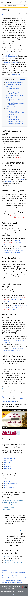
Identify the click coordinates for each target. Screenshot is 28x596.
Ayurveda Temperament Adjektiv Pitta (12, 582)
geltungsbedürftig (19, 340)
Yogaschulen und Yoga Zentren (13, 562)
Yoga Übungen (8, 560)
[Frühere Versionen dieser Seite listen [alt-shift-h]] (23, 13)
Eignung (24, 305)
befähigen (18, 157)
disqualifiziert (8, 242)
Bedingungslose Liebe (11, 483)
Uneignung (16, 253)
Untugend (8, 182)
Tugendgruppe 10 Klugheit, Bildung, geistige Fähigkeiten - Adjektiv (14, 578)
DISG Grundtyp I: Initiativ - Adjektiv (11, 580)
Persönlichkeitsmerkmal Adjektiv (10, 575)
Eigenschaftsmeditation (10, 397)
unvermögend (17, 242)
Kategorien (4, 570)
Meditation (5, 389)
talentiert (7, 301)
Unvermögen (8, 253)
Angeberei (7, 350)
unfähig (15, 240)
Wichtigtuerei (15, 350)
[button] (14, 419)
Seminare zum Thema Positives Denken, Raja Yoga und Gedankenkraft (12, 503)
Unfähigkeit (18, 248)
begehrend (7, 468)
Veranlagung (13, 307)
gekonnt (6, 299)
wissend (20, 208)
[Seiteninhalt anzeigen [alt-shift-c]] (2, 13)
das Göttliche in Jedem (18, 218)
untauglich (22, 240)
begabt (20, 299)
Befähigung (16, 74)
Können (6, 307)
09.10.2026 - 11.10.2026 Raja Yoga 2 (12, 530)
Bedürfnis (7, 485)
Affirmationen (6, 62)
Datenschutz (4, 594)
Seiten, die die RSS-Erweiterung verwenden (13, 572)
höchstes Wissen (9, 216)
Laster (22, 179)
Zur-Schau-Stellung (18, 348)
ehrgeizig (7, 342)
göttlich (6, 210)
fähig (17, 297)
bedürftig (7, 462)
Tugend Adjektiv (6, 574)
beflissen (6, 464)
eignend (22, 297)
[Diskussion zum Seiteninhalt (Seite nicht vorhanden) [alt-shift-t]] (6, 13)
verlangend (13, 299)
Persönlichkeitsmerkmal (9, 56)
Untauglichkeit (8, 250)
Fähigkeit (18, 305)
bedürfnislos (8, 460)
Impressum (21, 594)
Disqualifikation (19, 250)
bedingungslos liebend (11, 458)
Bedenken (7, 481)
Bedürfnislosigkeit (9, 487)
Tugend (9, 54)
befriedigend (8, 466)
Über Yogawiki (12, 594)
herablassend (8, 340)
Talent (13, 309)
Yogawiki (9, 2)
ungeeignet (7, 244)
